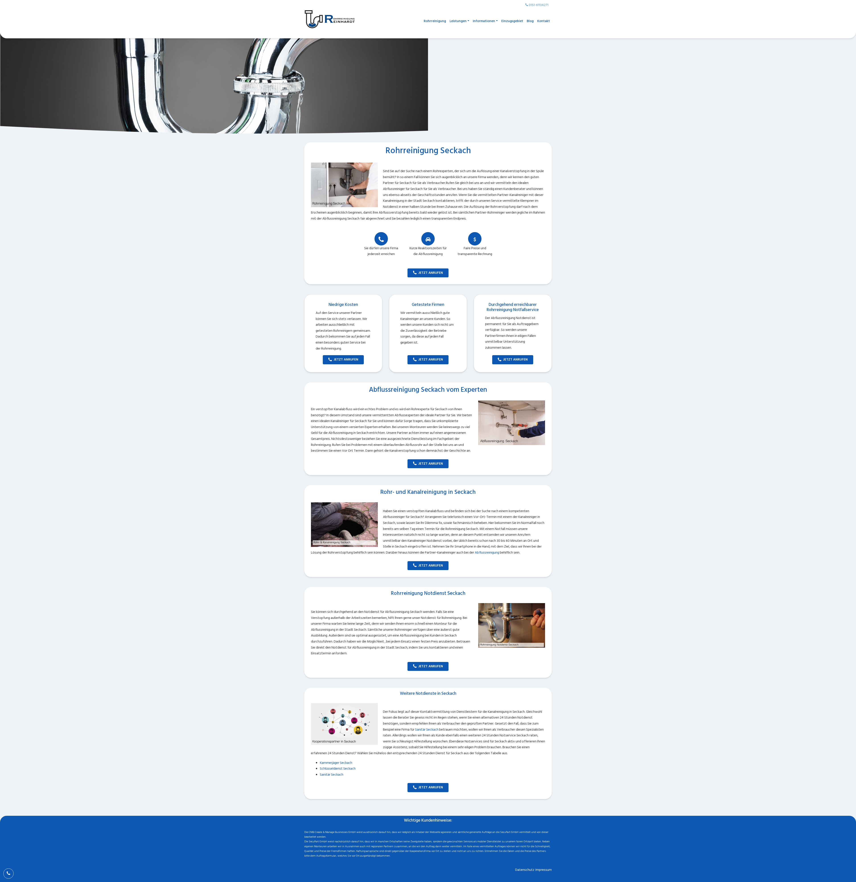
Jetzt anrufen (430, 273)
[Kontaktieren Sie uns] (8, 873)
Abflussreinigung (487, 552)
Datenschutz (524, 870)
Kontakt (543, 21)
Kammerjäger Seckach (336, 763)
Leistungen (458, 21)
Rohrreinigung (435, 21)
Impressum (543, 870)
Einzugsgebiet (512, 21)
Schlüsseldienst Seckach (338, 768)
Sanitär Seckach (426, 729)
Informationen (484, 21)
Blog (530, 21)
